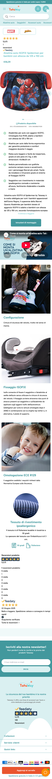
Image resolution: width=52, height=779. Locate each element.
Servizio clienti (11, 742)
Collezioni (9, 736)
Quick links (9, 749)
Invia (26, 669)
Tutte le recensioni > (11, 623)
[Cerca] (6, 17)
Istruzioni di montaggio (26, 222)
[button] (4, 9)
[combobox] (28, 16)
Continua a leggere (26, 214)
